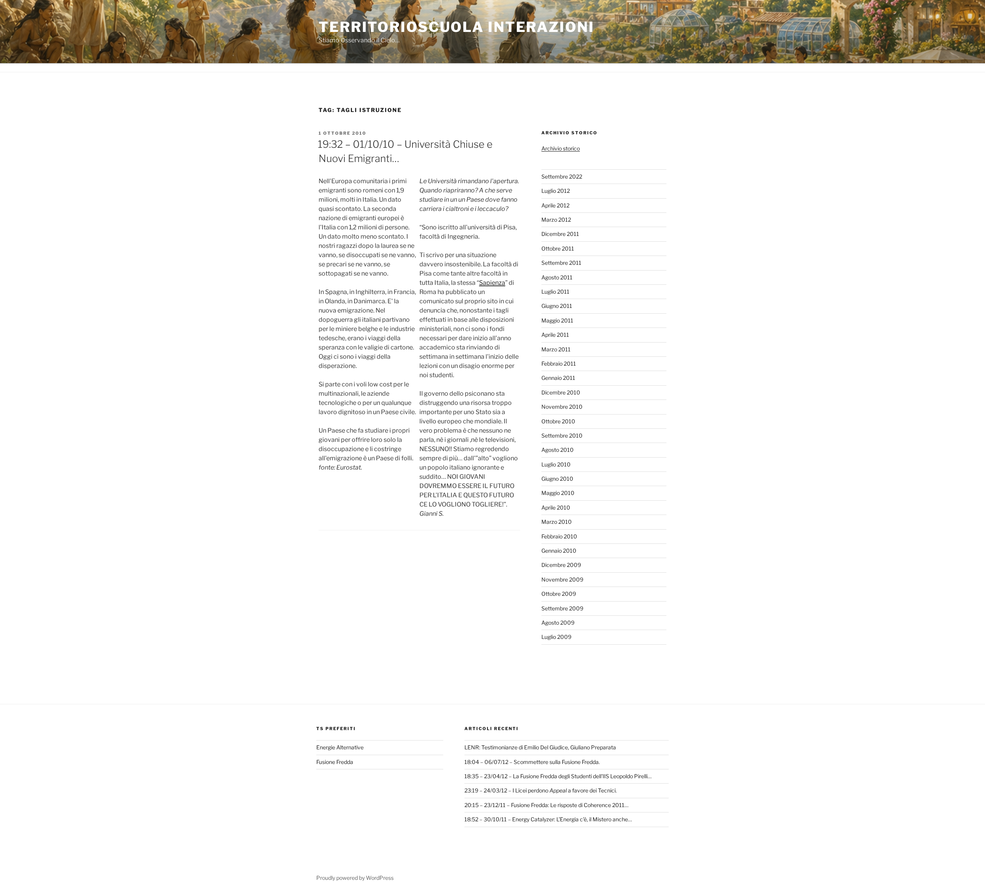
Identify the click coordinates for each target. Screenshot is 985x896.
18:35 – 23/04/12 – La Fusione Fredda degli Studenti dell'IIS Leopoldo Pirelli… (557, 776)
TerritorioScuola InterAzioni (456, 26)
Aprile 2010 (555, 507)
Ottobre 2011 (557, 248)
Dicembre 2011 (560, 234)
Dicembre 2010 (560, 392)
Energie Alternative (340, 747)
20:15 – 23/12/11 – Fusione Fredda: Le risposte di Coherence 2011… (546, 805)
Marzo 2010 (556, 521)
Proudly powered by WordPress (355, 877)
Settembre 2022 (561, 176)
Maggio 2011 (557, 320)
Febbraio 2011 (558, 363)
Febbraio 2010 (559, 536)
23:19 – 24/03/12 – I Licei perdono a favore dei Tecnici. (540, 790)
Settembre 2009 (562, 608)
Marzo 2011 (556, 349)
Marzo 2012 (556, 219)
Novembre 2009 (562, 579)
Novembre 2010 (562, 406)
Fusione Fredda (334, 762)
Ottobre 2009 (558, 593)
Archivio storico (560, 148)
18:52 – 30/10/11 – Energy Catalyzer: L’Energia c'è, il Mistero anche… (548, 819)
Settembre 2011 (561, 262)
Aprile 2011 (555, 334)
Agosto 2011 (557, 277)
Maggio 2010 (557, 493)
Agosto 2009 (557, 622)
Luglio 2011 (555, 291)
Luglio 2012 (555, 190)
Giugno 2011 (556, 306)
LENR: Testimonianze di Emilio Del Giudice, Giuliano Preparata (540, 747)
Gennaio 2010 (558, 550)
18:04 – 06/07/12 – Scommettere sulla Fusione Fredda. (532, 762)
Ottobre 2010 (558, 421)
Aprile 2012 (555, 205)
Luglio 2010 (556, 464)
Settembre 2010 (562, 435)
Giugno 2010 (557, 478)
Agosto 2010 (557, 449)
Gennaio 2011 (558, 377)
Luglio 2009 (556, 637)
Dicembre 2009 (561, 565)
